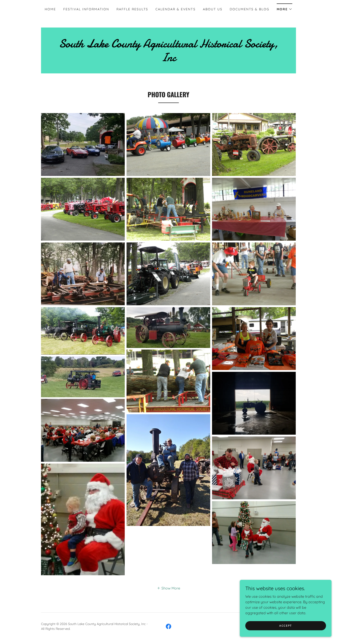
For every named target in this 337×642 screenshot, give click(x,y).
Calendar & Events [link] (175, 9)
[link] (168, 59)
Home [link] (50, 9)
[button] (284, 7)
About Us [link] (212, 9)
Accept (285, 625)
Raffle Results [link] (132, 9)
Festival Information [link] (86, 9)
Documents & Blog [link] (249, 9)
